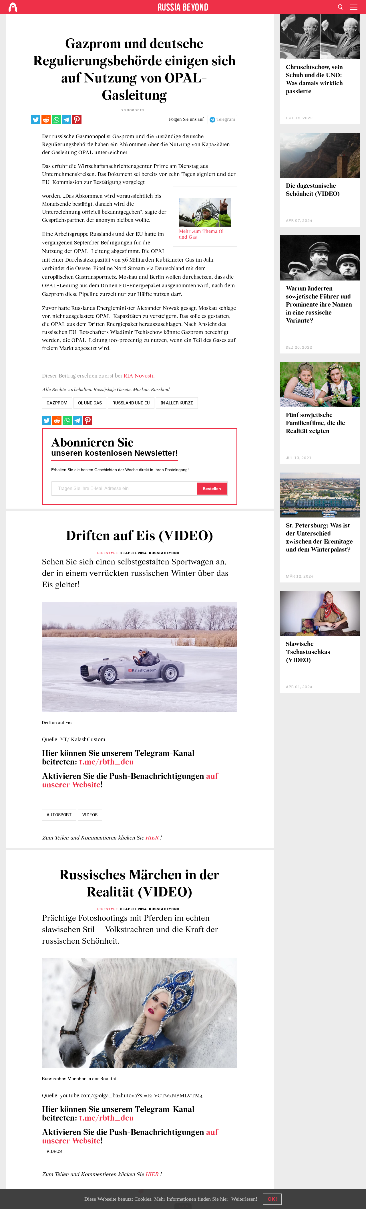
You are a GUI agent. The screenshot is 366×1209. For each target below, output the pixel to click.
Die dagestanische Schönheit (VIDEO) (313, 190)
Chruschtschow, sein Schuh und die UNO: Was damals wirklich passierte (314, 79)
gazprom (57, 403)
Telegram (225, 119)
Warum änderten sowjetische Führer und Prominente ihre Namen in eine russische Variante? (319, 305)
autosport (59, 814)
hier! (225, 1199)
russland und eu (131, 403)
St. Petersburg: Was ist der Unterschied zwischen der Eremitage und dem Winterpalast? (319, 538)
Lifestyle (107, 553)
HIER (152, 838)
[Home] (13, 7)
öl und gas (90, 403)
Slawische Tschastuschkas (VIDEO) (308, 652)
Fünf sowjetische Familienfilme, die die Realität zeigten (315, 423)
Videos (90, 814)
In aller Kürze (176, 403)
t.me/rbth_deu (106, 762)
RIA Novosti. (139, 376)
